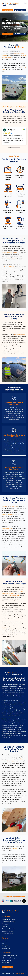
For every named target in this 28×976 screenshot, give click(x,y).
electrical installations (8, 266)
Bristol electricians (19, 334)
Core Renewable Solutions (9, 252)
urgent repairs (13, 693)
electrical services (11, 259)
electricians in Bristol (14, 595)
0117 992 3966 (13, 673)
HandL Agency (20, 973)
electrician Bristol (7, 528)
